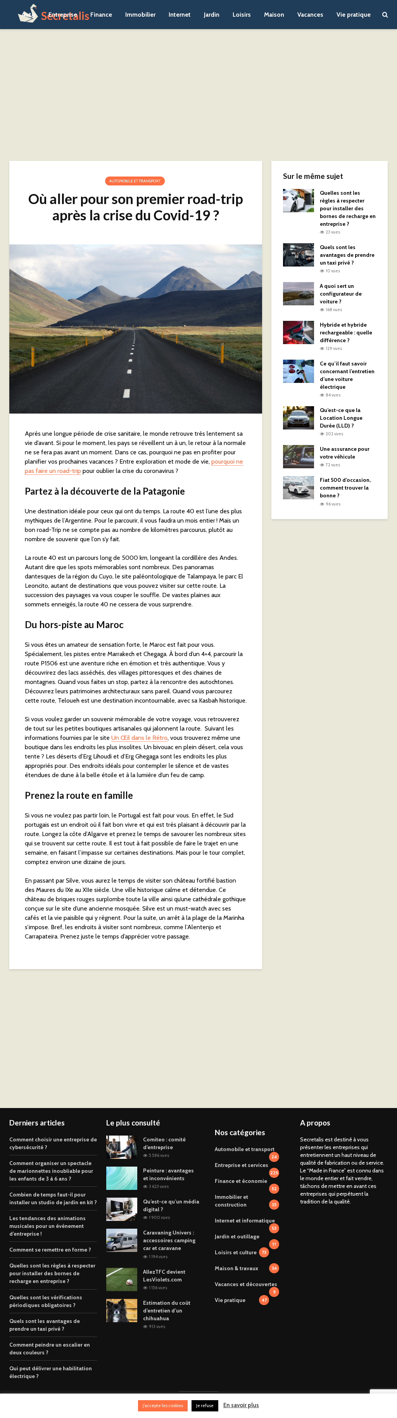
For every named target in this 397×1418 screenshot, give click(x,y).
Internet (180, 14)
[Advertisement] (198, 95)
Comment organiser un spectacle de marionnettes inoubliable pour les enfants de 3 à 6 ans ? (51, 1171)
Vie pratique (354, 14)
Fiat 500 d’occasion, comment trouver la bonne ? (345, 487)
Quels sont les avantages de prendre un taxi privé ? (347, 255)
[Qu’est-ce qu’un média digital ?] (121, 1208)
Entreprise (62, 14)
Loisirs (242, 14)
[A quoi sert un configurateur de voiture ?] (298, 293)
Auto (28, 14)
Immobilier (140, 14)
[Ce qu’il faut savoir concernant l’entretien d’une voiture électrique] (298, 370)
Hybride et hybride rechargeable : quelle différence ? (346, 332)
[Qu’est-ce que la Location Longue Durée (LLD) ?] (298, 417)
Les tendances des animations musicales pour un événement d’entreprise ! (47, 1226)
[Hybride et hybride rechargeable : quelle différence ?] (298, 332)
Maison (274, 14)
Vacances (310, 14)
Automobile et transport (135, 181)
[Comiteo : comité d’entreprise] (121, 1146)
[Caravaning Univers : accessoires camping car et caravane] (121, 1239)
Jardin (211, 14)
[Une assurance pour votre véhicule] (298, 456)
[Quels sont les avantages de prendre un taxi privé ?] (298, 254)
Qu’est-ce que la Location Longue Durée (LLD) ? (341, 418)
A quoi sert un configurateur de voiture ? (341, 293)
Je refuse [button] (205, 1405)
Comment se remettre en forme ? (50, 1249)
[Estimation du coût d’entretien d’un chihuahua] (121, 1309)
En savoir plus (241, 1405)
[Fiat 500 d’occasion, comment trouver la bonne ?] (298, 487)
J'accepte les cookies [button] (163, 1405)
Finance (101, 14)
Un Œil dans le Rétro (139, 737)
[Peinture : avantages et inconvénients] (121, 1177)
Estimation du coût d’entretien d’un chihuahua (166, 1310)
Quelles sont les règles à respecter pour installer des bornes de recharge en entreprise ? (348, 208)
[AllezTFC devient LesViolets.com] (121, 1278)
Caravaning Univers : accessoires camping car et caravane (169, 1240)
